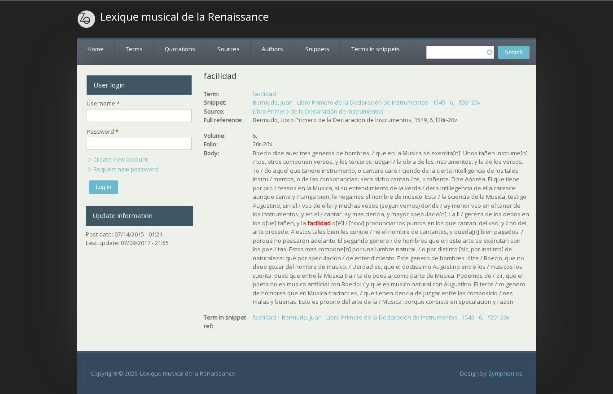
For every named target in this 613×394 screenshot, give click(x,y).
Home (96, 49)
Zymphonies (505, 373)
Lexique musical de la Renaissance (184, 16)
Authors (272, 49)
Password (102, 131)
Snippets (317, 49)
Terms (134, 49)
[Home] (86, 19)
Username (103, 103)
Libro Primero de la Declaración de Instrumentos (318, 111)
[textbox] (460, 52)
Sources (228, 49)
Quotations (180, 49)
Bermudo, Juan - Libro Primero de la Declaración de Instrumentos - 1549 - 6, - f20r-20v (367, 102)
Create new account (120, 159)
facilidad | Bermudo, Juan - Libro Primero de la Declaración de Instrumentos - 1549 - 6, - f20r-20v (381, 317)
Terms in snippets (375, 49)
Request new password (125, 169)
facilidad (264, 94)
